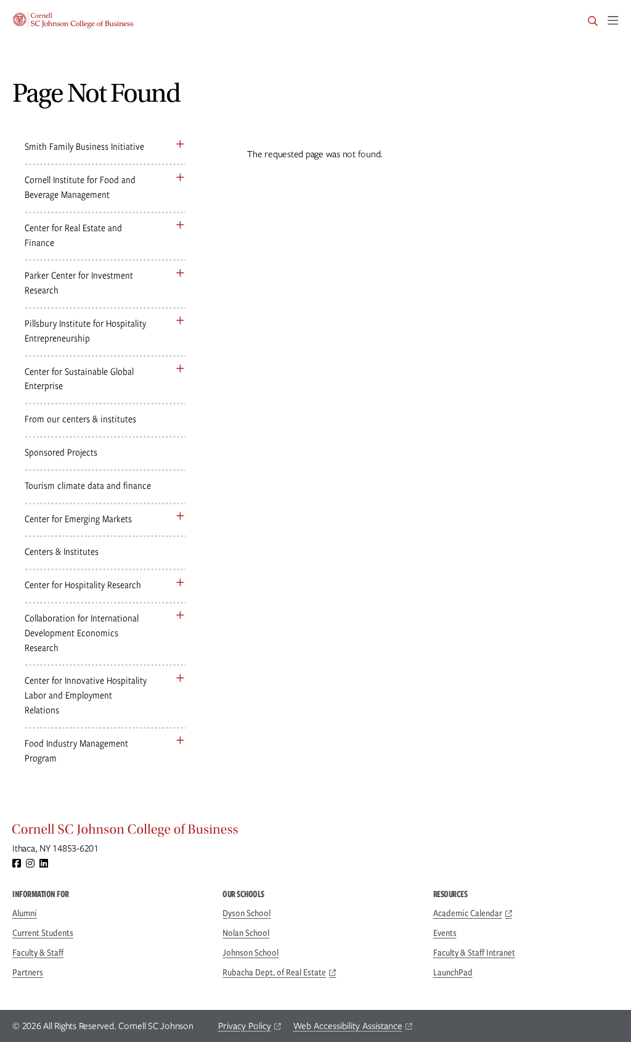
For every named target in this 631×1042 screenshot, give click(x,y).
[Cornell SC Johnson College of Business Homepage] (315, 832)
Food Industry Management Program (76, 750)
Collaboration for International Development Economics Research (82, 633)
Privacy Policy (244, 1026)
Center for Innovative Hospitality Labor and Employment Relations (86, 695)
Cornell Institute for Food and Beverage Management (80, 187)
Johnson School (250, 952)
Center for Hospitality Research (83, 585)
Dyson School (246, 913)
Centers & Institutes (62, 551)
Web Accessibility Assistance (347, 1026)
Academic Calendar (467, 913)
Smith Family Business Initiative (84, 146)
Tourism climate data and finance (88, 485)
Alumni (24, 913)
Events (445, 933)
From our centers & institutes (80, 419)
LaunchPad (453, 972)
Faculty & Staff (37, 952)
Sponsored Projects (61, 452)
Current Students (42, 933)
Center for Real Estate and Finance (73, 235)
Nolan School (245, 933)
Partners (27, 972)
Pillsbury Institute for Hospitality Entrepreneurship (85, 330)
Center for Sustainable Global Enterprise (79, 378)
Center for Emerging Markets (78, 519)
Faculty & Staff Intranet (474, 952)
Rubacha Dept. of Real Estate (274, 972)
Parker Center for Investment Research (79, 282)
